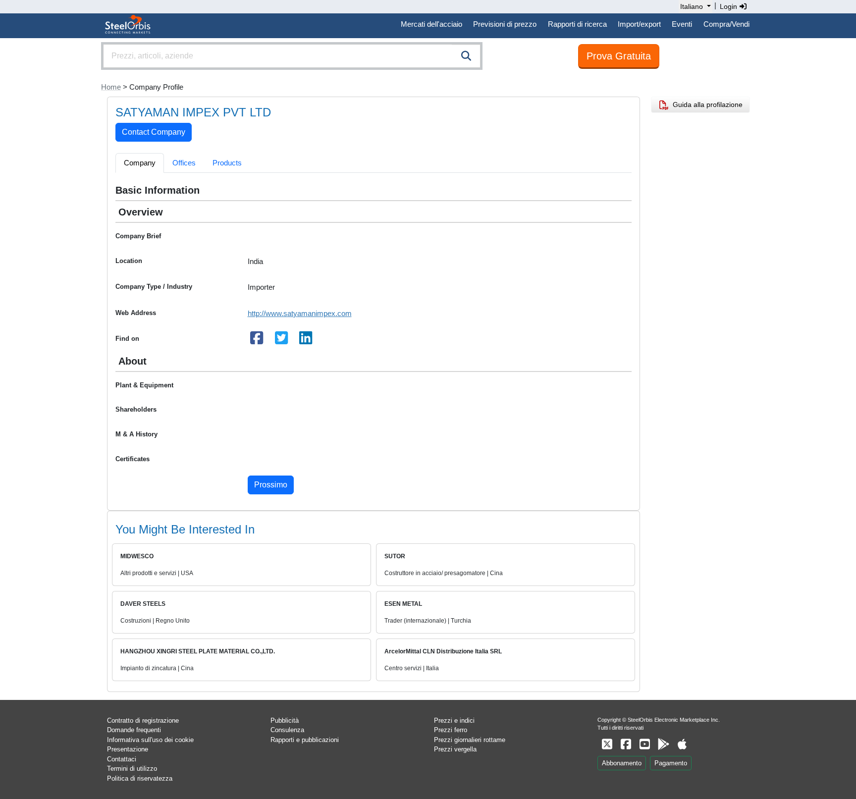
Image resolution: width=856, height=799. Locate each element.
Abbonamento (622, 763)
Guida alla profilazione (706, 104)
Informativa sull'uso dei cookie (150, 740)
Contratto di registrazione (143, 720)
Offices (184, 163)
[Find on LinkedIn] (306, 340)
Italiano (691, 6)
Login (729, 6)
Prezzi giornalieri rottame (469, 740)
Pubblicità (284, 720)
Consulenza (287, 730)
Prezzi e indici (454, 720)
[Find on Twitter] (281, 340)
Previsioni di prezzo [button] (504, 24)
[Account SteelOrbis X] (606, 744)
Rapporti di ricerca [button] (577, 24)
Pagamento (670, 763)
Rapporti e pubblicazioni (304, 740)
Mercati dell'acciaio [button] (431, 24)
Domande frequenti (134, 730)
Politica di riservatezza (139, 778)
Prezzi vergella (455, 749)
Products (227, 163)
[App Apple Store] (682, 744)
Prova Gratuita (619, 56)
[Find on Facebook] (257, 340)
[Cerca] (466, 56)
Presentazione (127, 749)
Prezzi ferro (450, 730)
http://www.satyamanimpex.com (300, 313)
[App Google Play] (663, 744)
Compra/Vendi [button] (726, 24)
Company (140, 163)
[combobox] (292, 56)
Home (111, 87)
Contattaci (121, 759)
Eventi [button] (682, 24)
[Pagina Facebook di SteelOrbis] (625, 744)
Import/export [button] (639, 24)
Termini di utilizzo (132, 768)
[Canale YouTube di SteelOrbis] (644, 744)
